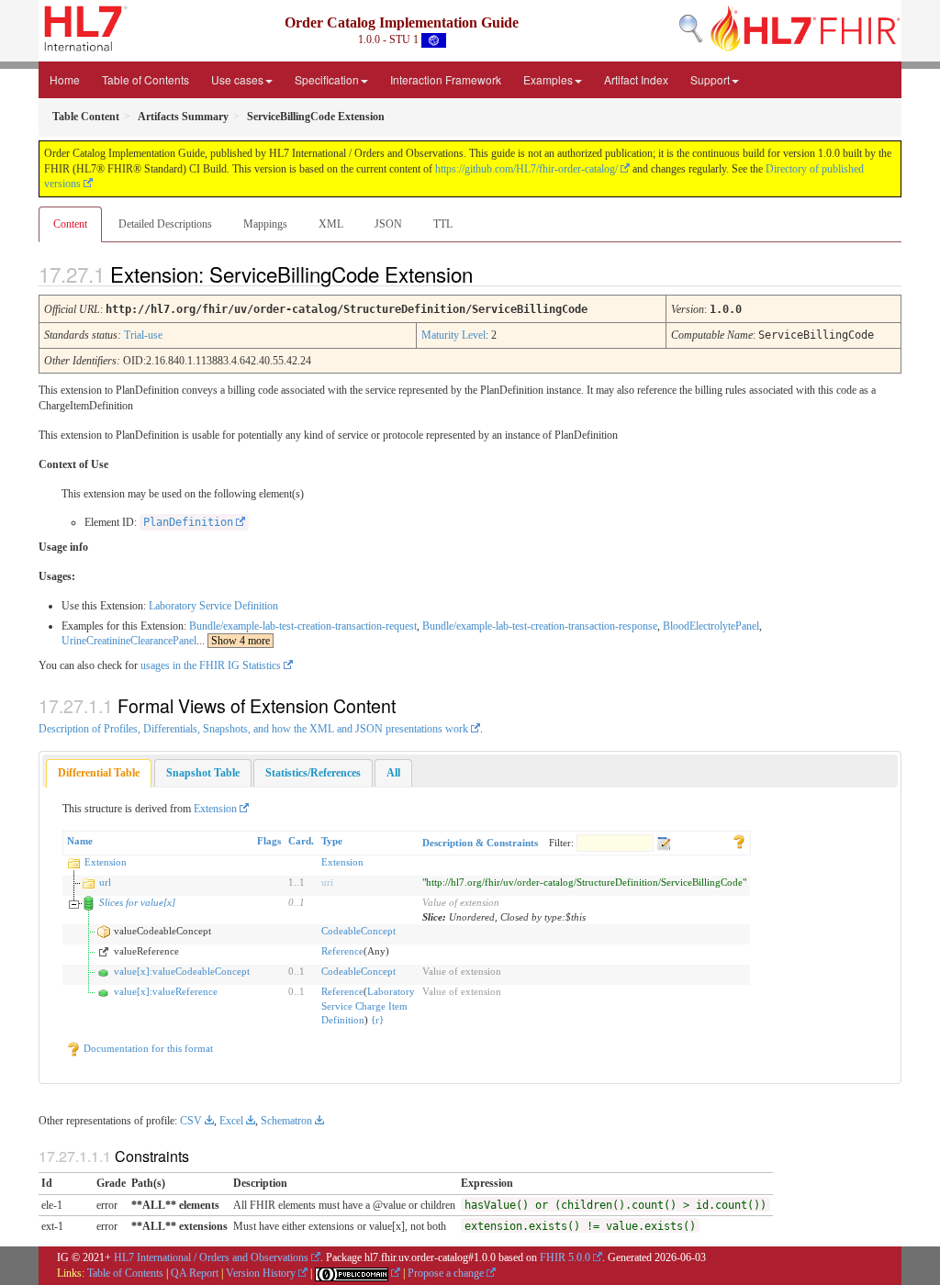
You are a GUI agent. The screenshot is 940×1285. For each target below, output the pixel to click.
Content (70, 224)
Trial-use (143, 335)
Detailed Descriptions (165, 224)
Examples (548, 79)
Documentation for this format (147, 1048)
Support (710, 79)
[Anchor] (488, 273)
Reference (342, 950)
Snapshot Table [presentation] (203, 772)
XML (331, 224)
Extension (215, 808)
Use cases (237, 79)
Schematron (286, 1120)
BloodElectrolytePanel (711, 626)
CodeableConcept (358, 930)
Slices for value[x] (137, 902)
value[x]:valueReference (166, 991)
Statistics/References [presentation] (313, 772)
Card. (301, 840)
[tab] (98, 773)
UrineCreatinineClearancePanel (129, 640)
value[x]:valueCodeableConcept (182, 971)
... (233, 640)
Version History (261, 1273)
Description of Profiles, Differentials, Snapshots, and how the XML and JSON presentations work (253, 728)
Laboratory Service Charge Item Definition (368, 1005)
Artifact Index (636, 79)
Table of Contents (145, 79)
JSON (388, 224)
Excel (231, 1120)
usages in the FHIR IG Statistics (210, 665)
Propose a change (446, 1273)
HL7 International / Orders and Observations (211, 1257)
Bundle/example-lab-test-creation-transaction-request (303, 626)
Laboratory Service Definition (213, 605)
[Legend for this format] (739, 840)
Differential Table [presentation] (99, 772)
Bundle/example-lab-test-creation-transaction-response (539, 626)
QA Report (194, 1273)
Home (65, 79)
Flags (269, 840)
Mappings (265, 224)
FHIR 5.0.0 (565, 1257)
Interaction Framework (445, 79)
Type (331, 840)
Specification (327, 79)
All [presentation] (393, 772)
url (105, 882)
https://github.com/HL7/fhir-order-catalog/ (526, 168)
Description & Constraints (480, 842)
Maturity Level (453, 335)
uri (327, 882)
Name (80, 840)
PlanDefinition (188, 522)
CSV (191, 1120)
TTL (443, 224)
